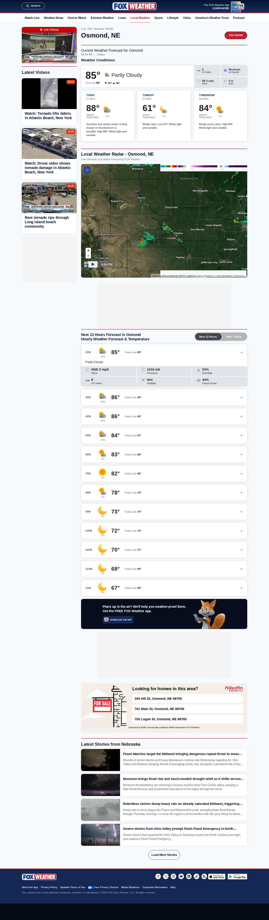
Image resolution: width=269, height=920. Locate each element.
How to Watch (77, 17)
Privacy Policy (49, 887)
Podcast (238, 17)
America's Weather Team (212, 17)
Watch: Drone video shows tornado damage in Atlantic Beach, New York (48, 167)
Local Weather (140, 17)
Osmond (99, 28)
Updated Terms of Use (72, 887)
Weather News (53, 17)
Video (187, 17)
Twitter (166, 876)
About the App (30, 887)
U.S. (83, 28)
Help (172, 887)
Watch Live (32, 17)
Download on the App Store (216, 876)
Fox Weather (134, 6)
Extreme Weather (102, 17)
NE (90, 28)
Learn (122, 17)
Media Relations (130, 887)
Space (158, 17)
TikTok (196, 876)
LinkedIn (189, 876)
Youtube (181, 876)
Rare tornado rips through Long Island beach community (47, 222)
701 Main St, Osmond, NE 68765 (159, 709)
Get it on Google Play (237, 876)
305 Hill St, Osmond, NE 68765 (158, 698)
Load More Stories (164, 854)
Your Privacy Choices (106, 887)
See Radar (236, 35)
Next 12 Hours (208, 336)
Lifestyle (173, 17)
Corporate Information (154, 887)
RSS (204, 876)
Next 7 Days (233, 336)
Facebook (158, 876)
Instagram (173, 876)
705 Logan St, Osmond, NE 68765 (160, 719)
